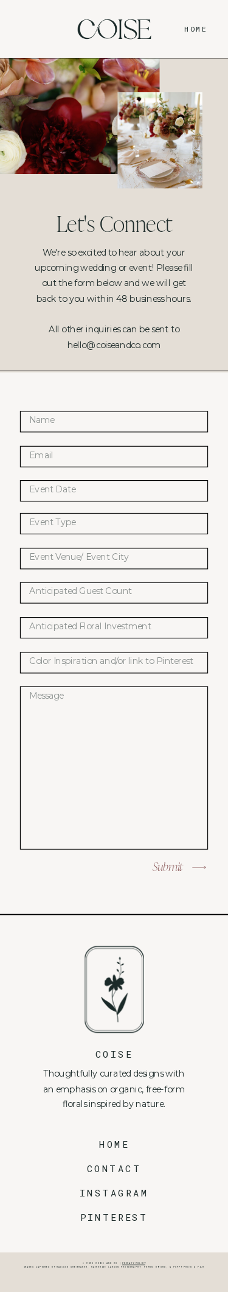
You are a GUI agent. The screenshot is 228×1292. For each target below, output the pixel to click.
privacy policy (133, 1263)
